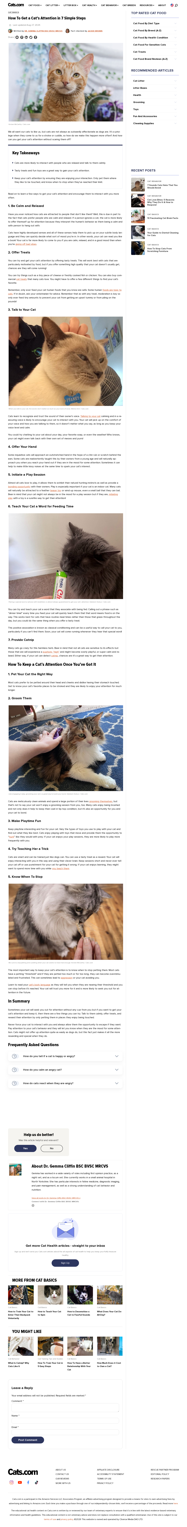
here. (176, 1503)
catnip (54, 655)
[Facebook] (28, 1482)
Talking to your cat (90, 416)
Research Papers (160, 1478)
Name (15, 1415)
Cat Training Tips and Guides (50, 1359)
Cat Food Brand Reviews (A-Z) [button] (150, 58)
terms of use (50, 1519)
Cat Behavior (109, 5)
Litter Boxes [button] (140, 87)
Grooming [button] (139, 102)
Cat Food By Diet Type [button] (146, 23)
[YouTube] (19, 1482)
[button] (172, 5)
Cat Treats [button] (139, 51)
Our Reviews (62, 1478)
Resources (146, 5)
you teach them (60, 868)
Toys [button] (136, 109)
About (162, 5)
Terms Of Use (104, 1478)
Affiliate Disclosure (108, 1469)
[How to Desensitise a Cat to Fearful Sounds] (80, 1303)
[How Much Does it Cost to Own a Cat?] (110, 1354)
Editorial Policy (160, 1474)
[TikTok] (36, 1482)
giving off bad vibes (25, 244)
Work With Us (63, 1483)
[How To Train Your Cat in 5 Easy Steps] (50, 1354)
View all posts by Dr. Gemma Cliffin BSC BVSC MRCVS (56, 1198)
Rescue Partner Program (165, 1469)
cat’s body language (39, 984)
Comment (17, 1401)
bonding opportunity (19, 486)
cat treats (21, 279)
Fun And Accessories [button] (145, 116)
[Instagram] (11, 1482)
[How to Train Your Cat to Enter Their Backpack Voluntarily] (21, 1303)
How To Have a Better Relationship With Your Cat (79, 1366)
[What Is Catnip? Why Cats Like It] (21, 1354)
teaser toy (55, 490)
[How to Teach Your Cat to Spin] (50, 1303)
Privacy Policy (105, 1483)
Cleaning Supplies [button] (143, 123)
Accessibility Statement (110, 1474)
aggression (66, 977)
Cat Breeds (129, 5)
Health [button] (137, 95)
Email (15, 1427)
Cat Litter (52, 5)
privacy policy (67, 1519)
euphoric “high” (51, 651)
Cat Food (34, 5)
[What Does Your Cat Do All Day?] (110, 1303)
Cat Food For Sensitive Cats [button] (149, 44)
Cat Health (88, 5)
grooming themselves (100, 801)
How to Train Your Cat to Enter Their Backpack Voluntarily (20, 1315)
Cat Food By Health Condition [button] (150, 37)
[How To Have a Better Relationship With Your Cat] (80, 1354)
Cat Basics (13, 12)
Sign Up (65, 1262)
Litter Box (70, 5)
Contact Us (62, 1474)
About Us (61, 1469)
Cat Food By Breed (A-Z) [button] (147, 30)
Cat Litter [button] (139, 80)
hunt (11, 836)
